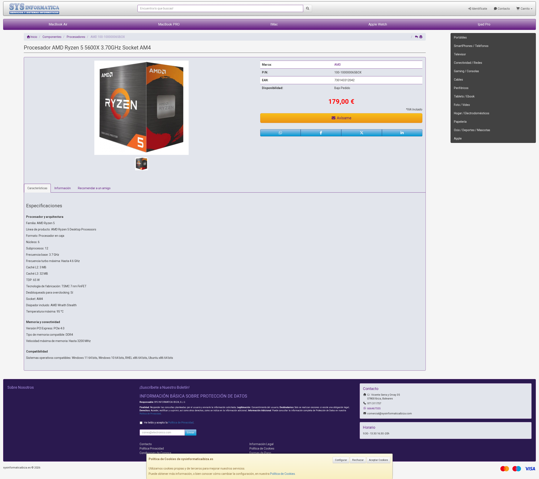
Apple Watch (377, 24)
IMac (274, 24)
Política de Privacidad (150, 413)
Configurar (341, 460)
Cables (458, 79)
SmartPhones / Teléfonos (471, 46)
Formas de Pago (260, 453)
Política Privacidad (152, 448)
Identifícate (479, 8)
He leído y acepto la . (169, 422)
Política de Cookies (282, 473)
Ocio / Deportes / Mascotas (472, 130)
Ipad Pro (484, 24)
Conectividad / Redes (468, 62)
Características (37, 188)
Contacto (503, 8)
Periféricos (461, 88)
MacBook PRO (169, 24)
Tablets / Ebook (464, 96)
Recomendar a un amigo (94, 188)
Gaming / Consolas (466, 71)
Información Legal (261, 444)
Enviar (190, 432)
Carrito (525, 8)
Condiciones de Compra (155, 453)
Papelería (460, 121)
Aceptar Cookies (378, 460)
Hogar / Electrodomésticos (471, 113)
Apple (458, 138)
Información (63, 188)
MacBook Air (58, 24)
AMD (337, 64)
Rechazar (358, 460)
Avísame (343, 118)
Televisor (460, 54)
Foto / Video (462, 104)
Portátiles (460, 37)
